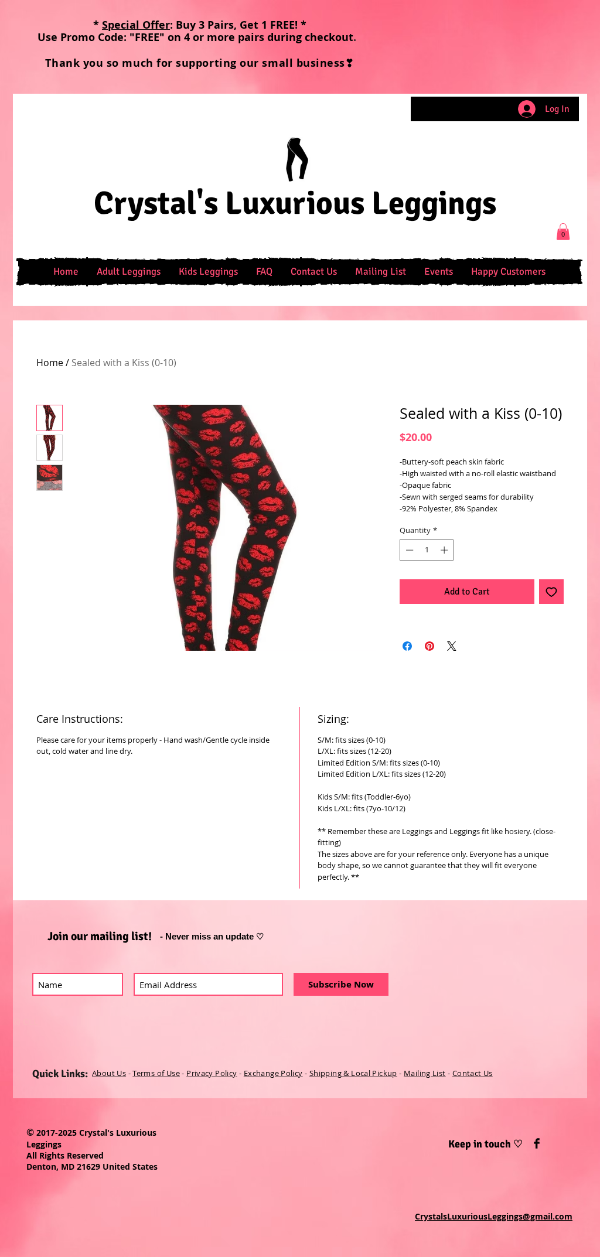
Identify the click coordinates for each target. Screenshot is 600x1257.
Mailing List (425, 1073)
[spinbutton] (426, 550)
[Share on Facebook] (407, 646)
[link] (563, 231)
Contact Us (472, 1073)
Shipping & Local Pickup (353, 1073)
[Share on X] (452, 646)
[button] (128, 271)
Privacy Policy (211, 1073)
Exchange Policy (273, 1073)
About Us (109, 1073)
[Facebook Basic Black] (536, 1143)
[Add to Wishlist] (551, 591)
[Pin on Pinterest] (429, 646)
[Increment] (445, 550)
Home (49, 362)
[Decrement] (408, 550)
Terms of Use (156, 1073)
